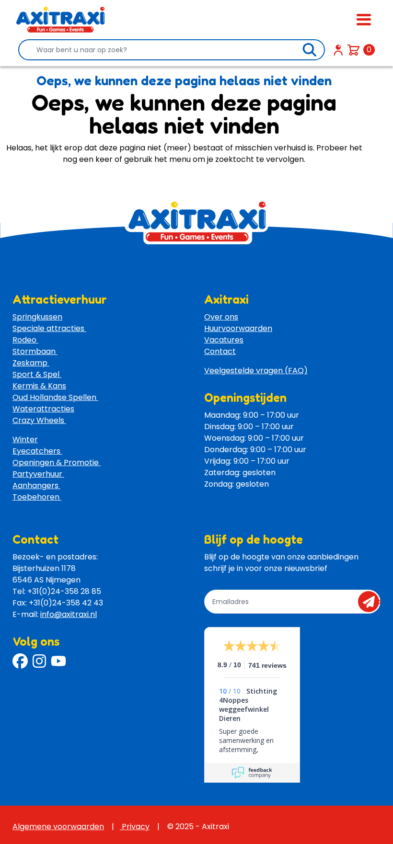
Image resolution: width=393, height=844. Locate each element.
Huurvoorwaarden (238, 328)
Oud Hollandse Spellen (55, 397)
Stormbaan (35, 351)
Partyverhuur (38, 473)
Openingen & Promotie (56, 462)
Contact (220, 351)
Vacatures (223, 339)
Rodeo (25, 339)
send (371, 601)
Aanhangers (36, 485)
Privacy (135, 826)
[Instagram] (39, 661)
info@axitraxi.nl (68, 614)
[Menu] (364, 19)
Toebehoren (36, 496)
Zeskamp (30, 362)
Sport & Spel (36, 374)
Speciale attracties (49, 328)
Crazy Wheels (39, 420)
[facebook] (20, 661)
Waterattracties (43, 408)
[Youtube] (58, 661)
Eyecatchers (37, 450)
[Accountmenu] (338, 49)
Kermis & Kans (39, 385)
